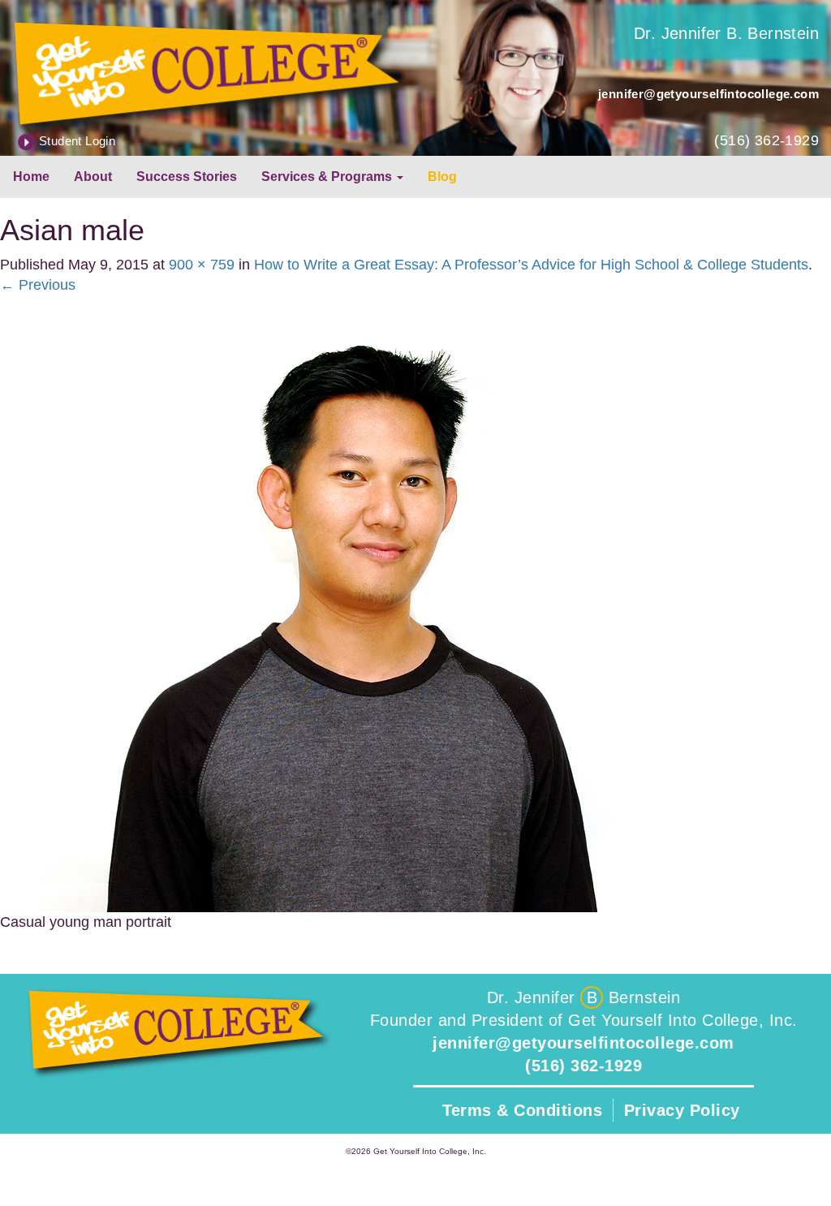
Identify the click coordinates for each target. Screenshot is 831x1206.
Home (31, 176)
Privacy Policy (682, 1110)
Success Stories (186, 176)
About (93, 176)
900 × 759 (202, 264)
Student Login (77, 141)
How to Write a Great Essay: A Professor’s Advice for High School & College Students (531, 264)
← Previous (37, 285)
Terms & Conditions (522, 1110)
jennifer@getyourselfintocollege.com (708, 94)
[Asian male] (365, 603)
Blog (442, 176)
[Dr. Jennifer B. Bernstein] (208, 71)
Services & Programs (328, 176)
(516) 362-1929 (766, 140)
